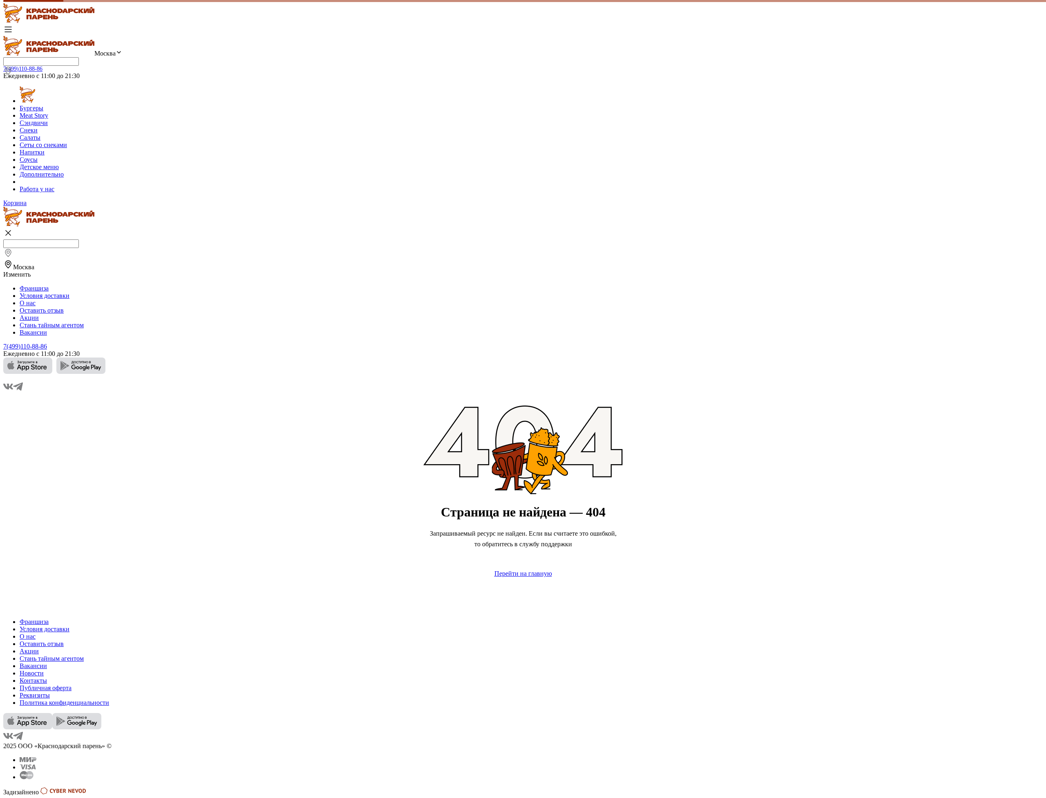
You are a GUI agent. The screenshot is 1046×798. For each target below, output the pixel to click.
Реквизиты (35, 695)
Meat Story (34, 115)
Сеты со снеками (43, 144)
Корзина (15, 202)
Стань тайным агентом (52, 325)
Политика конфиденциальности (64, 702)
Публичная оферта (46, 687)
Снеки (29, 130)
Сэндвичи (34, 122)
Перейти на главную (523, 573)
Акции (29, 317)
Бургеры (31, 108)
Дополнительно (42, 174)
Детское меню (39, 166)
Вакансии (33, 332)
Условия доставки (44, 295)
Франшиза (34, 288)
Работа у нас (37, 189)
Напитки (32, 152)
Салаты (30, 137)
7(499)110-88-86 (22, 69)
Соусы (29, 159)
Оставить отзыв (42, 310)
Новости (32, 673)
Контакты (33, 680)
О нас (28, 303)
